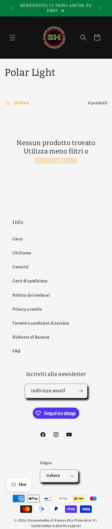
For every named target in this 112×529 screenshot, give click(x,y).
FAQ (16, 351)
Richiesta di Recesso (31, 337)
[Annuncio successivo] (100, 8)
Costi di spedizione (29, 281)
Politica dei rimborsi (31, 295)
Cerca (17, 239)
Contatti (20, 267)
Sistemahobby (38, 520)
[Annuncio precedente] (11, 8)
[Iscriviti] (80, 391)
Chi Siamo (21, 253)
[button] (12, 37)
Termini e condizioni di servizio (40, 323)
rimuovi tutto (56, 160)
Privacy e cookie (27, 309)
